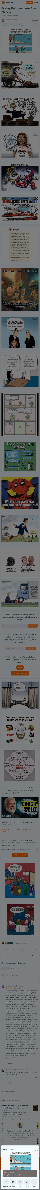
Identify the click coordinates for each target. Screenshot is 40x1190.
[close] (36, 1148)
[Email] (20, 1182)
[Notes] (27, 1182)
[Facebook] (13, 1182)
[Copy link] (6, 1182)
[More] (34, 1182)
